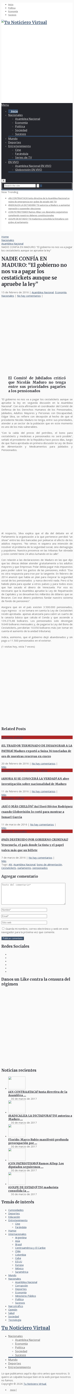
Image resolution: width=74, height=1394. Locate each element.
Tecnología (14, 1320)
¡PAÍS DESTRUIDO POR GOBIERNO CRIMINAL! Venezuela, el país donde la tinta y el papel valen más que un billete (34, 845)
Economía (13, 11)
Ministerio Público (25, 1295)
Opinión (12, 1309)
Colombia (20, 1254)
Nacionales (15, 115)
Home (5, 236)
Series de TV (23, 157)
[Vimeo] (9, 968)
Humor (12, 1230)
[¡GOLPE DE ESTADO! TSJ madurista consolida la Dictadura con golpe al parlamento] (16, 1184)
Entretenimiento (19, 146)
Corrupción (21, 1285)
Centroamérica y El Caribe (30, 1247)
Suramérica (21, 1271)
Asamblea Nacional (27, 119)
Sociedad (21, 130)
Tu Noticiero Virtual (25, 1328)
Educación (14, 1217)
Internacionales (17, 1234)
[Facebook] (9, 954)
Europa (19, 1265)
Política (11, 8)
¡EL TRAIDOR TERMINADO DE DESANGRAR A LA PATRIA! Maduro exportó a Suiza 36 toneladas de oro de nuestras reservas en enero (36, 751)
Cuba (18, 1258)
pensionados (40, 868)
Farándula (21, 154)
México (19, 1268)
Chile (18, 1251)
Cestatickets (8, 868)
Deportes (14, 142)
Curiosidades (16, 1210)
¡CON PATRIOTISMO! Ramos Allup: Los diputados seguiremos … (36, 1165)
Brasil (18, 1244)
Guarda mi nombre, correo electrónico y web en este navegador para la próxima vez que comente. (34, 930)
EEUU (18, 1261)
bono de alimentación (49, 864)
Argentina (21, 1237)
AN (10, 864)
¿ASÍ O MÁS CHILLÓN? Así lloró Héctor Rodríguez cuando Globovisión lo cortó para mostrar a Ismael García (37, 812)
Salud (11, 1313)
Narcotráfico (15, 1306)
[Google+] (9, 957)
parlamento (24, 868)
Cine (18, 150)
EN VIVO (13, 162)
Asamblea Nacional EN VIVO (33, 166)
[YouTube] (9, 971)
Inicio (10, 4)
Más (3, 767)
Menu (5, 105)
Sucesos (12, 14)
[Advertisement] (37, 65)
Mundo (13, 138)
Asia (17, 1241)
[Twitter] (9, 964)
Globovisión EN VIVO (28, 170)
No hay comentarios (29, 295)
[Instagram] (9, 961)
